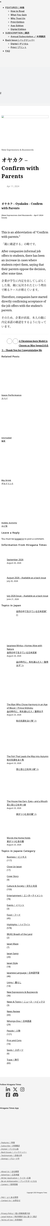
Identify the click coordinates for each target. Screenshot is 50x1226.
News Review (13, 1011)
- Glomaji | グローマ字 (9, 1158)
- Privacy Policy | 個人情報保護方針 (15, 1213)
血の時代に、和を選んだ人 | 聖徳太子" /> (32, 663)
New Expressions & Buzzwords (17, 149)
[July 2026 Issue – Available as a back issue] (28, 589)
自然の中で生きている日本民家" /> (31, 613)
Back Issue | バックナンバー (20, 40)
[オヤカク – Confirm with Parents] (25, 131)
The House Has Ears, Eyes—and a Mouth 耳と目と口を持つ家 (27, 803)
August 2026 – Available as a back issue (26, 577)
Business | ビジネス (17, 856)
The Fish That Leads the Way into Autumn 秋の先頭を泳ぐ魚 (27, 758)
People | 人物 (13, 1030)
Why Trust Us (18, 18)
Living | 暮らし (14, 982)
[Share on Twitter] (15, 341)
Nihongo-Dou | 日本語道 (19, 1021)
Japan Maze (12, 943)
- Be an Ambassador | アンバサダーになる (18, 1181)
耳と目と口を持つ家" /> (27, 769)
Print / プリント (19, 47)
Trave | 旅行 (13, 1059)
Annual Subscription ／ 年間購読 (28, 36)
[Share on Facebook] (9, 341)
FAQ (7, 51)
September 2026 (15, 559)
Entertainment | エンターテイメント (25, 895)
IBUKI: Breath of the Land (19, 934)
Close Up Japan (14, 866)
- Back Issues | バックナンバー (13, 1152)
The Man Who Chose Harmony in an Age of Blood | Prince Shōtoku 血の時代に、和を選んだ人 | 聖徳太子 (27, 708)
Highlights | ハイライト (18, 924)
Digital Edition (18, 29)
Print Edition (17, 22)
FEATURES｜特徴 (14, 7)
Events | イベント (15, 905)
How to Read (18, 11)
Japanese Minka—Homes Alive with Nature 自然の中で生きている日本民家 (24, 649)
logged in (19, 538)
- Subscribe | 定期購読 (10, 1145)
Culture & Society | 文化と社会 (22, 885)
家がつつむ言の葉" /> (26, 814)
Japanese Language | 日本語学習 (23, 972)
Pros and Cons (14, 1040)
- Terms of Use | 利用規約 (11, 1219)
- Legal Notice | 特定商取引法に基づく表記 (18, 1216)
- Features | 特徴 (7, 1142)
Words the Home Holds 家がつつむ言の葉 (18, 839)
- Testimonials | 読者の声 (11, 1155)
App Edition (17, 26)
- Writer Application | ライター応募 (15, 1178)
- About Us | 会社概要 (9, 1171)
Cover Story (13, 876)
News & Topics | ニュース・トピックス (26, 1001)
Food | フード (14, 914)
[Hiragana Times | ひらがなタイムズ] (25, 70)
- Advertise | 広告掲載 (9, 1174)
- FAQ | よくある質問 (9, 1197)
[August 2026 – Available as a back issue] (28, 571)
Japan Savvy (13, 953)
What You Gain (19, 15)
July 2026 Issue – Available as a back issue (27, 595)
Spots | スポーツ (15, 1050)
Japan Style (12, 963)
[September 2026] (28, 553)
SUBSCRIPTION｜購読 (17, 33)
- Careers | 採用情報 (9, 1184)
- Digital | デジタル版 (9, 1149)
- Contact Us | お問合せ (10, 1200)
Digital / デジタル (19, 44)
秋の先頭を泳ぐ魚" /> (26, 720)
